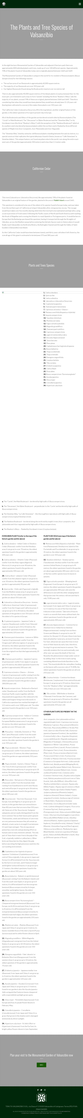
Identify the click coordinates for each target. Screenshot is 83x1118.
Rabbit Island (59, 200)
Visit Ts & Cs (50, 1113)
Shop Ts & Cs (57, 1113)
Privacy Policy (34, 1113)
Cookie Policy (25, 1113)
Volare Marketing (64, 1111)
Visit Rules (43, 1113)
